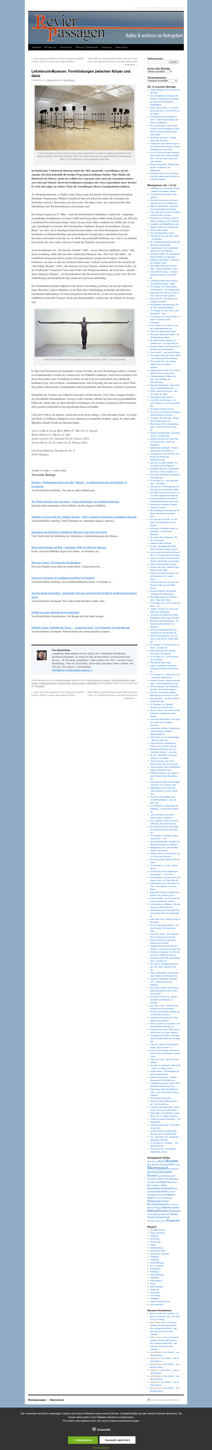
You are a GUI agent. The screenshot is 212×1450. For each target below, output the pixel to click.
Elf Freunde (154, 1238)
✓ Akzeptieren (83, 1440)
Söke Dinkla (92, 683)
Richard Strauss (173, 1204)
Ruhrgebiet (155, 1210)
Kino (175, 1182)
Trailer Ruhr (154, 1292)
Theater (174, 1214)
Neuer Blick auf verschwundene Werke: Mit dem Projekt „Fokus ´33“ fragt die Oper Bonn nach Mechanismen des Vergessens (112, 61)
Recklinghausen (156, 1204)
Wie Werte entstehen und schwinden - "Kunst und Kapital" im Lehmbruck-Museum (75, 501)
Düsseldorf (165, 1172)
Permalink (40, 686)
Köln (164, 1191)
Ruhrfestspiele (170, 1207)
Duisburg (106, 680)
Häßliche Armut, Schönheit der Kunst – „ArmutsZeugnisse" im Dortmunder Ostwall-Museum (80, 627)
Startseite (36, 47)
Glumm (153, 1244)
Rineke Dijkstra (79, 683)
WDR (167, 1217)
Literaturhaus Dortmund (159, 1253)
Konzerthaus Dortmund (159, 1188)
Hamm (170, 1182)
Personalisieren (101, 1447)
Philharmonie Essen (158, 1201)
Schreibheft (154, 1277)
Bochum (172, 1160)
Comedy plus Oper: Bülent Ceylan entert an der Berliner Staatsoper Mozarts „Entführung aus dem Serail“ (165, 146)
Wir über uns (50, 47)
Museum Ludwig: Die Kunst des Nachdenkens (56, 562)
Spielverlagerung (156, 1286)
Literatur (171, 1191)
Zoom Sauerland (156, 1304)
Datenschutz (121, 47)
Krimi (175, 1188)
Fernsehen (152, 1178)
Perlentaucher (155, 1268)
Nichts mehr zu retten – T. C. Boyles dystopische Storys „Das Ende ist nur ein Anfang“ (164, 110)
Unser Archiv (66, 47)
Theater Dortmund (156, 1217)
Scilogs (153, 1283)
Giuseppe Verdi (153, 1182)
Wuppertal (173, 1220)
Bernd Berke (69, 80)
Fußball (160, 1178)
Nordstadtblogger (157, 1262)
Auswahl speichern (117, 1440)
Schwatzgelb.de (156, 1280)
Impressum (106, 47)
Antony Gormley (94, 680)
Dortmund (157, 1167)
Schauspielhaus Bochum (158, 1214)
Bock (152, 1313)
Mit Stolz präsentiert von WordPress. (165, 1399)
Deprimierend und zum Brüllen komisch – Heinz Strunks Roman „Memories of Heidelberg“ (164, 119)
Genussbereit (155, 1241)
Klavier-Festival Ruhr (157, 1185)
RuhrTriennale (172, 1211)
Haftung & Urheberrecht (87, 47)
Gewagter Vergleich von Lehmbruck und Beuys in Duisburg (63, 577)
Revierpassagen (37, 1399)
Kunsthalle (157, 1191)
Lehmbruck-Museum (47, 683)
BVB (171, 1164)
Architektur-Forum (157, 1229)
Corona (177, 1164)
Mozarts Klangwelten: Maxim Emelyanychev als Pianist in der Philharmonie (165, 167)
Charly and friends (157, 1232)
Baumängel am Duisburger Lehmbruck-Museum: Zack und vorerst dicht (69, 532)
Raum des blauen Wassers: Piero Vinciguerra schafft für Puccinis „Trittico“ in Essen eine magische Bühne (57, 60)
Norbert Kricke (64, 683)
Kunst (149, 1191)
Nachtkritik (154, 1256)
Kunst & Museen (63, 680)
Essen (151, 1175)
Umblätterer (154, 1298)
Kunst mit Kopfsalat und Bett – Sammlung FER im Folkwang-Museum (68, 547)
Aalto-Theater (152, 1161)
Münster (151, 1197)
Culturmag (154, 1235)
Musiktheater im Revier (156, 1194)
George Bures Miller (120, 680)
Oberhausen (167, 1197)
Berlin (161, 1161)
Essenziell (103, 1429)
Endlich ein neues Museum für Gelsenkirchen (55, 612)
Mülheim (170, 1194)
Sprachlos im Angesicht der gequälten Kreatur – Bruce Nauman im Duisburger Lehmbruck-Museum (83, 516)
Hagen (163, 1182)
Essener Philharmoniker (166, 1175)
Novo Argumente (157, 1265)
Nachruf (159, 1198)
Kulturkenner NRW (157, 1250)
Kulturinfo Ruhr (156, 1247)
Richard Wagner (154, 1207)
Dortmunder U (174, 1168)
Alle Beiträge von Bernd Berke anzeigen (72, 670)
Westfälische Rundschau (156, 1220)
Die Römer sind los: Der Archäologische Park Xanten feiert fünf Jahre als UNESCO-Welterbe (164, 176)
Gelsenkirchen (171, 1178)
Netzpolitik (154, 1259)
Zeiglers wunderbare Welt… (161, 1301)
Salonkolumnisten (157, 1274)
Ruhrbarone (154, 1271)
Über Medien (155, 1295)
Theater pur (154, 1289)
